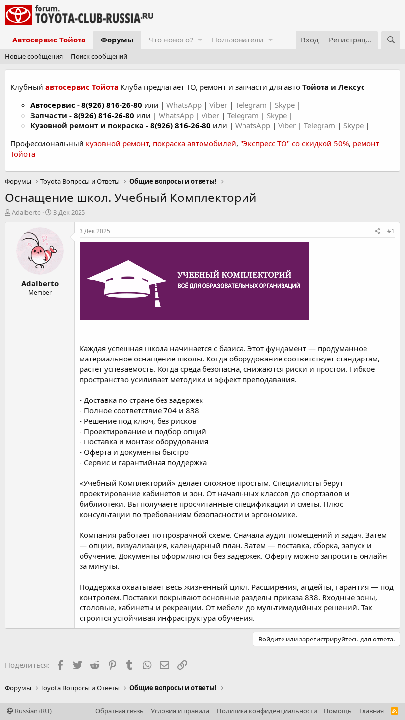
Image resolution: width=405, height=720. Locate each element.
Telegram (252, 105)
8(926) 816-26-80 (111, 105)
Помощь (338, 710)
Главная (371, 710)
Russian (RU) (32, 710)
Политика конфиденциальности (267, 710)
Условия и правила (180, 710)
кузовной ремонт (117, 143)
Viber (218, 105)
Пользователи (238, 39)
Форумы (117, 39)
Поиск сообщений (99, 56)
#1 (391, 231)
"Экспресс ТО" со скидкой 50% (294, 143)
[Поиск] (390, 40)
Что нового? (171, 39)
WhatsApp (184, 105)
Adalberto (26, 212)
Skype (286, 105)
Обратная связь (119, 710)
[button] (199, 40)
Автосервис (52, 105)
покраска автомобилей (194, 143)
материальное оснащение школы (141, 358)
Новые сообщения (34, 56)
